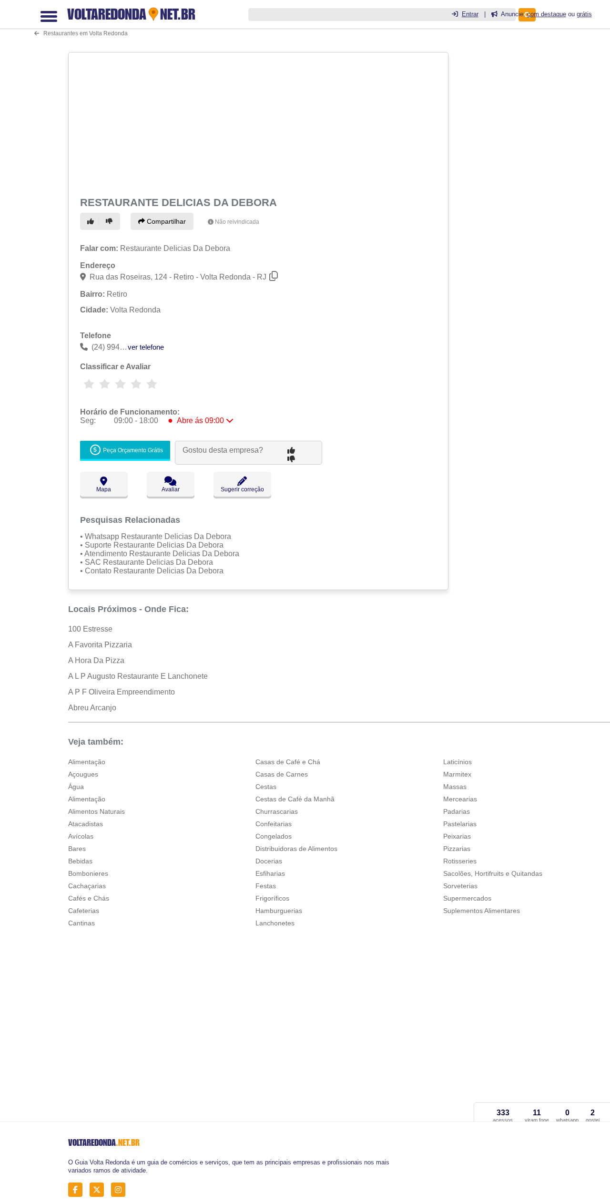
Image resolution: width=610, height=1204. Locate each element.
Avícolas (80, 836)
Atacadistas (85, 824)
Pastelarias (460, 824)
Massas (455, 786)
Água (76, 786)
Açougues (83, 774)
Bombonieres (88, 873)
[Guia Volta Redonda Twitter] (99, 1189)
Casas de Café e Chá (287, 762)
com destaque (546, 14)
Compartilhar (165, 221)
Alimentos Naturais (96, 811)
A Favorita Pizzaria (100, 645)
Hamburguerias (278, 910)
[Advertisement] (257, 122)
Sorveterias (460, 886)
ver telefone (146, 347)
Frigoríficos (272, 898)
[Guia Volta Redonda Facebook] (78, 1189)
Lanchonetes (275, 923)
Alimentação (86, 762)
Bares (77, 848)
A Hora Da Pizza (96, 660)
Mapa (103, 489)
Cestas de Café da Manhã (295, 799)
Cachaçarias (87, 886)
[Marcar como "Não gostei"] (110, 221)
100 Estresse (90, 629)
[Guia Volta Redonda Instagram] (121, 1189)
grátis (584, 14)
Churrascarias (276, 811)
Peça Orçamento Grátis (132, 450)
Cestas (265, 786)
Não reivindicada (237, 221)
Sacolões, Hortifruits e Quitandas (492, 873)
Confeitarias (273, 824)
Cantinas (81, 923)
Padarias (456, 811)
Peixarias (457, 836)
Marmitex (457, 774)
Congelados (273, 836)
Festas (265, 886)
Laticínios (457, 762)
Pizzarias (456, 848)
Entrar (470, 14)
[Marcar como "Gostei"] (92, 221)
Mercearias (460, 799)
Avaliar (171, 489)
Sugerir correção (242, 489)
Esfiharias (270, 873)
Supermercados (467, 898)
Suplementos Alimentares (481, 910)
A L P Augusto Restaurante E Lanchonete (138, 676)
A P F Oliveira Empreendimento (121, 692)
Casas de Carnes (281, 774)
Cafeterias (83, 910)
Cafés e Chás (88, 898)
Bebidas (80, 861)
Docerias (268, 861)
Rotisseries (460, 861)
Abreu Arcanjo (92, 708)
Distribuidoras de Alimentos (296, 848)
